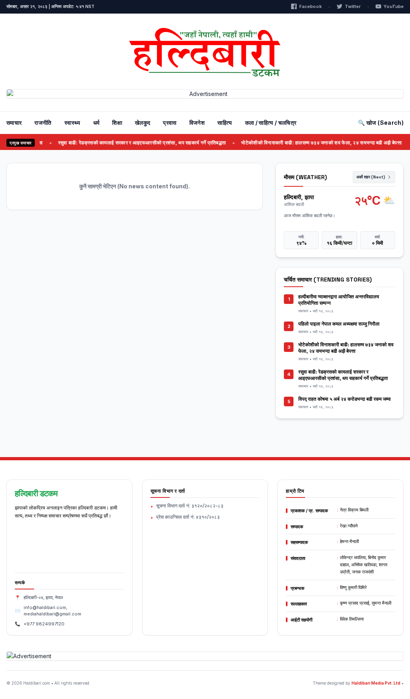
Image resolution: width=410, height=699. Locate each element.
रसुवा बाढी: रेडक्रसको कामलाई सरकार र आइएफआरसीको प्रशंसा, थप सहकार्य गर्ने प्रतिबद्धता (133, 143)
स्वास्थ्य (72, 122)
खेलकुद (142, 122)
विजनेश (197, 122)
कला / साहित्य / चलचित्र (271, 122)
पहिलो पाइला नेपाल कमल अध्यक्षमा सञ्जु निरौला (339, 324)
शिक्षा (117, 122)
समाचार (14, 122)
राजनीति (42, 122)
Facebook (310, 6)
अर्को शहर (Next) (370, 177)
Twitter (353, 6)
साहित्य (224, 122)
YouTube (394, 6)
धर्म (96, 122)
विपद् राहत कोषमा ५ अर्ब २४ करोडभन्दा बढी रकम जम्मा (344, 399)
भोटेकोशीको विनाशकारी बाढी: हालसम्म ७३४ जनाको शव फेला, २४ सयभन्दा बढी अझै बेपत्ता (312, 143)
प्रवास (169, 122)
